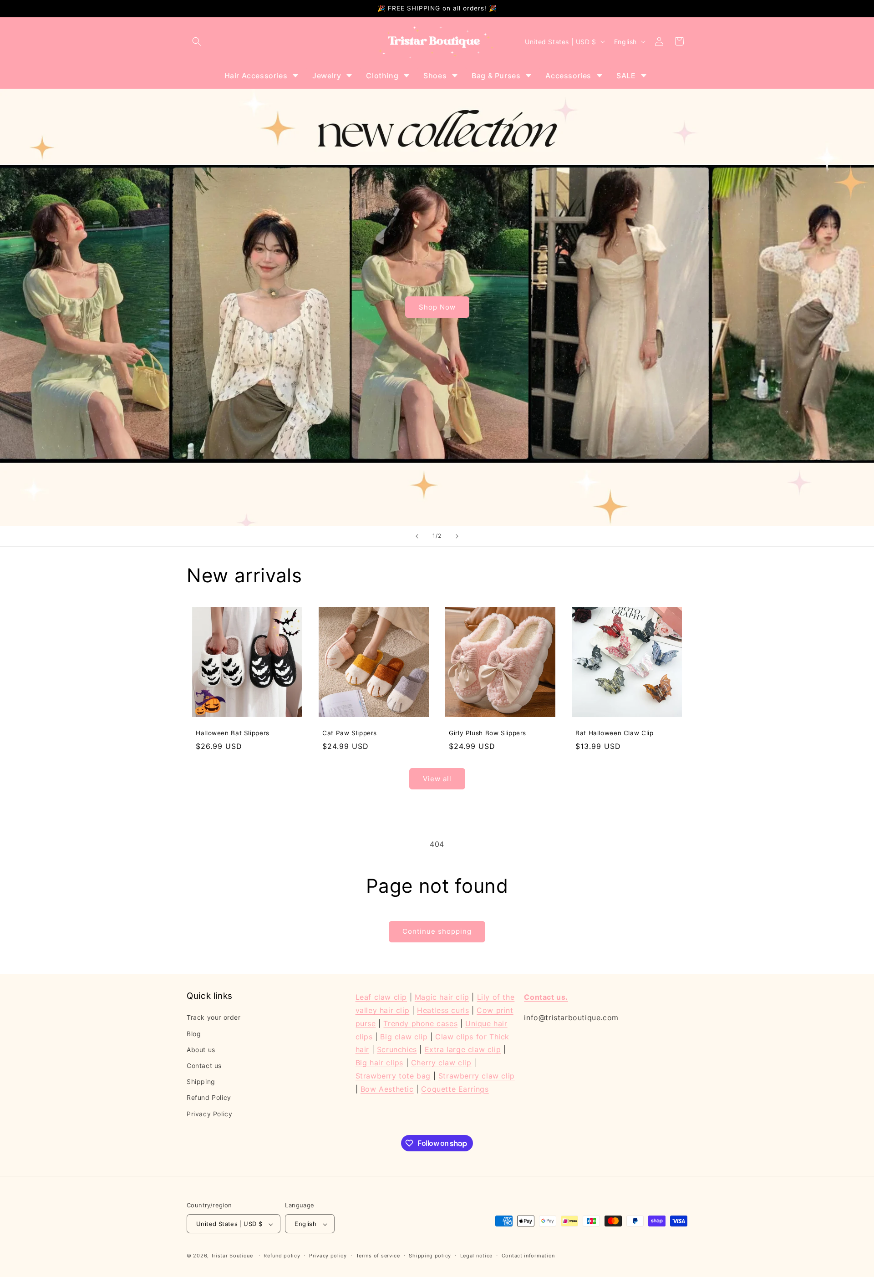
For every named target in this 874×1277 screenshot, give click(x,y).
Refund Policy (209, 1097)
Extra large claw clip (463, 1049)
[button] (197, 41)
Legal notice (476, 1256)
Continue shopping (437, 931)
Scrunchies (397, 1049)
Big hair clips (379, 1062)
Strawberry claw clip (476, 1075)
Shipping (201, 1081)
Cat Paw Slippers (349, 733)
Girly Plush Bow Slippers (487, 733)
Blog (194, 1033)
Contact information (528, 1256)
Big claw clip (405, 1036)
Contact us (204, 1065)
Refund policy (282, 1256)
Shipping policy (430, 1256)
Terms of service (378, 1256)
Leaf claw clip (381, 997)
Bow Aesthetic (387, 1088)
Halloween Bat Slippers (232, 733)
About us (201, 1049)
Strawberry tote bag (393, 1075)
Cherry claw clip (441, 1062)
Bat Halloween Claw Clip (614, 733)
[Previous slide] (417, 536)
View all (437, 778)
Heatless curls (443, 1010)
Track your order (214, 1017)
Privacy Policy (209, 1113)
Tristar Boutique (232, 1256)
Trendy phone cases (420, 1023)
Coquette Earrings (454, 1088)
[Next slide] (457, 536)
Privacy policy (328, 1256)
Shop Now (437, 307)
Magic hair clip (442, 997)
